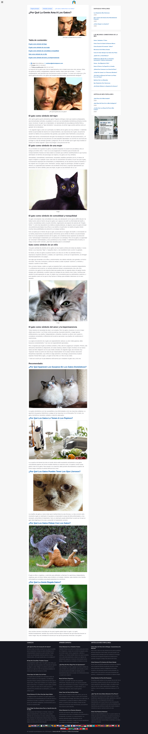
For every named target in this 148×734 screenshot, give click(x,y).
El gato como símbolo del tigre (38, 44)
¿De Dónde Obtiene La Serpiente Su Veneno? (106, 86)
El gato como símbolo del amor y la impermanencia (44, 57)
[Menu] (2, 2)
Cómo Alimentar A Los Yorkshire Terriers (69, 646)
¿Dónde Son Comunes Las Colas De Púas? (105, 69)
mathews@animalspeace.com (54, 63)
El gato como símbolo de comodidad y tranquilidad (44, 51)
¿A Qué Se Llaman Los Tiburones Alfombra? (105, 72)
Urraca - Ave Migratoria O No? (101, 63)
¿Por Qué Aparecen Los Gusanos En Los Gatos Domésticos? (58, 367)
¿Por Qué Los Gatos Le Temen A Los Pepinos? (51, 418)
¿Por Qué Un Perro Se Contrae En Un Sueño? (39, 646)
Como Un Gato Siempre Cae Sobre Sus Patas (105, 52)
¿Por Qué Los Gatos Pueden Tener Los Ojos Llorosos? (55, 471)
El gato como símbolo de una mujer (39, 47)
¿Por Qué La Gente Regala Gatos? (45, 582)
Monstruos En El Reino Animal (102, 49)
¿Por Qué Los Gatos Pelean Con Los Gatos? (50, 523)
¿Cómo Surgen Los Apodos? (101, 24)
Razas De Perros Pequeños (66, 678)
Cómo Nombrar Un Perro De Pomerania (101, 678)
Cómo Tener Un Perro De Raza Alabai (68, 692)
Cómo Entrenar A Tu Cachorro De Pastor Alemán (103, 662)
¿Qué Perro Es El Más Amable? (102, 98)
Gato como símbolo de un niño (38, 54)
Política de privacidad (73, 731)
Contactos (64, 731)
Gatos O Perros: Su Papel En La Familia (104, 66)
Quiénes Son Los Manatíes (101, 80)
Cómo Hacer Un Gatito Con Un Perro (36, 674)
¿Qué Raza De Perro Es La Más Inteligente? (105, 103)
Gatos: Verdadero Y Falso (100, 40)
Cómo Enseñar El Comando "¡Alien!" (103, 46)
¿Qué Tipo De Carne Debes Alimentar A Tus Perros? (104, 693)
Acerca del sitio (56, 731)
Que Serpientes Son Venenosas (102, 83)
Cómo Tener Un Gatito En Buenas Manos (104, 43)
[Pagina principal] (74, 2)
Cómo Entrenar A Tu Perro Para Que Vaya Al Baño (40, 694)
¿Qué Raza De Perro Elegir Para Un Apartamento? (72, 664)
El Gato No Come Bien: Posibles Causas (37, 660)
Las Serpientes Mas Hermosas (102, 12)
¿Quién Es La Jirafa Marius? (101, 55)
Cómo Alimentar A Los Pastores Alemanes (70, 710)
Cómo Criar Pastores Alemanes (99, 711)
